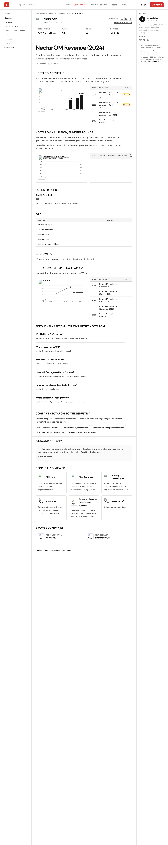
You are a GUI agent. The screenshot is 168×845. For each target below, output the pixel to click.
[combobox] (35, 4)
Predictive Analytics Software (76, 427)
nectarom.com (113, 19)
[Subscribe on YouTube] (140, 40)
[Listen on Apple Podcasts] (148, 40)
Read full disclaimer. (90, 452)
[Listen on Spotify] (144, 40)
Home (67, 5)
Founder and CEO (11, 26)
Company (8, 18)
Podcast (114, 5)
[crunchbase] (130, 19)
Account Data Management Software (108, 427)
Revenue (8, 22)
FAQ (6, 35)
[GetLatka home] (6, 4)
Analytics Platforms (66, 13)
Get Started (157, 5)
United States (58, 22)
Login (143, 5)
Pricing (124, 5)
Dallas (46, 22)
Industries (8, 39)
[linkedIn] (126, 19)
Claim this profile (45, 456)
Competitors (9, 47)
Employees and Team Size (15, 30)
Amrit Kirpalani (44, 195)
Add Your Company (99, 5)
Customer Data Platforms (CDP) (50, 432)
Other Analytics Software (48, 427)
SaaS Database (80, 5)
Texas (51, 22)
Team (46, 550)
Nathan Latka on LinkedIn (150, 61)
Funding (39, 550)
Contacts (8, 43)
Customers (55, 550)
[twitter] (122, 19)
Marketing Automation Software (82, 432)
